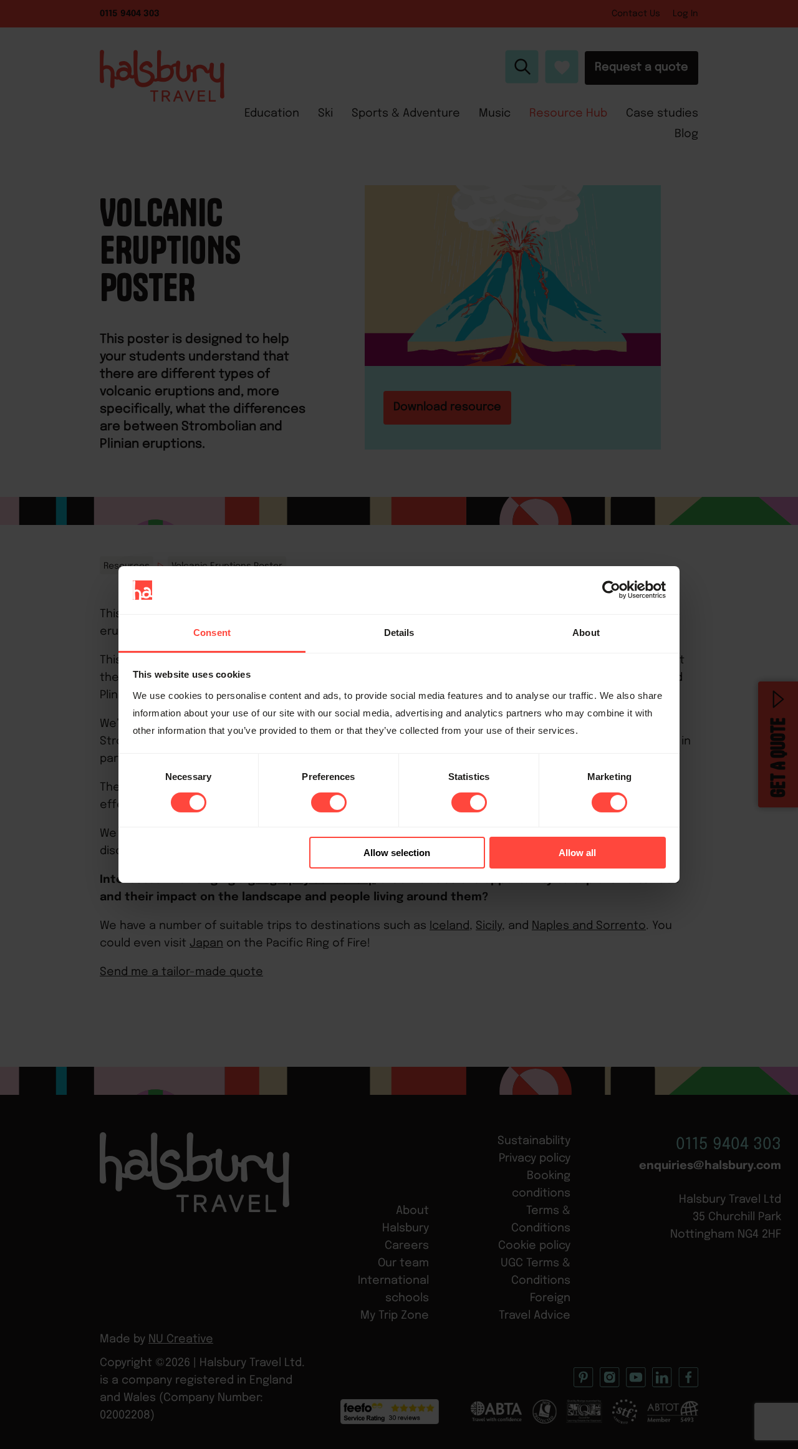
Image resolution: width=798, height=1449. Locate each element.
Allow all (577, 852)
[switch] (329, 802)
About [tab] (586, 632)
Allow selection (396, 852)
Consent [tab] (212, 632)
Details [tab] (399, 632)
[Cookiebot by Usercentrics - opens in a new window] (611, 589)
